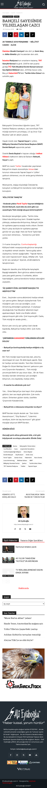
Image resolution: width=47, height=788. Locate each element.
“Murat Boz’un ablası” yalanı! (17, 618)
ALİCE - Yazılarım (17, 13)
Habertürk (13, 73)
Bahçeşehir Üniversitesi (27, 446)
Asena (15, 446)
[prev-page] (3, 581)
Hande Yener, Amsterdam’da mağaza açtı (23, 623)
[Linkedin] (21, 34)
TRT (40, 60)
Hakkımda (23, 588)
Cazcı (16, 449)
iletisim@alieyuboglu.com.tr (26, 749)
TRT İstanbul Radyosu (10, 466)
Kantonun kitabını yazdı (26, 547)
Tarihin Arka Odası (35, 463)
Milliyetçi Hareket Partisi (11, 463)
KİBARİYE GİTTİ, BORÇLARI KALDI (9, 495)
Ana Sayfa (5, 13)
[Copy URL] (32, 34)
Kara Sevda (38, 457)
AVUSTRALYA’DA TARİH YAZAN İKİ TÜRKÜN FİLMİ (34, 495)
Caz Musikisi (7, 449)
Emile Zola (29, 455)
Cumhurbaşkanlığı (29, 244)
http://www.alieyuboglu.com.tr (23, 524)
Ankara (31, 169)
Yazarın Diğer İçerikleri (31, 540)
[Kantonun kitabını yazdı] (8, 549)
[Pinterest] (15, 34)
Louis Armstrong (9, 460)
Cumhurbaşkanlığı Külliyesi (12, 452)
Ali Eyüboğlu (23, 521)
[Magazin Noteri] (36, 755)
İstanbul (6, 60)
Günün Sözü (18, 457)
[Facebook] (4, 34)
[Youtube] (31, 529)
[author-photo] (23, 518)
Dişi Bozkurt (19, 455)
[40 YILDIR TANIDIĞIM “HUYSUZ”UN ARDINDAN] (8, 560)
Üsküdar (6, 51)
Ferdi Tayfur (22, 204)
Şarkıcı (24, 463)
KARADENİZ (19, 338)
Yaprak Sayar (32, 466)
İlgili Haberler (10, 540)
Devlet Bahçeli (8, 455)
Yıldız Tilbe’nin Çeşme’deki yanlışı (21, 629)
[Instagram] (21, 529)
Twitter (18, 166)
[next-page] (7, 581)
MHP (31, 460)
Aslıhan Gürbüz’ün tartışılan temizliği (22, 634)
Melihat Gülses (22, 460)
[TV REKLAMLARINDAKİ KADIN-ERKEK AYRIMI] (8, 573)
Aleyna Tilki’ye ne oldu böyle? (18, 640)
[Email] (27, 34)
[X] (10, 34)
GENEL (17, 16)
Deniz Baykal (28, 452)
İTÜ (10, 67)
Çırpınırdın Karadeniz (27, 449)
